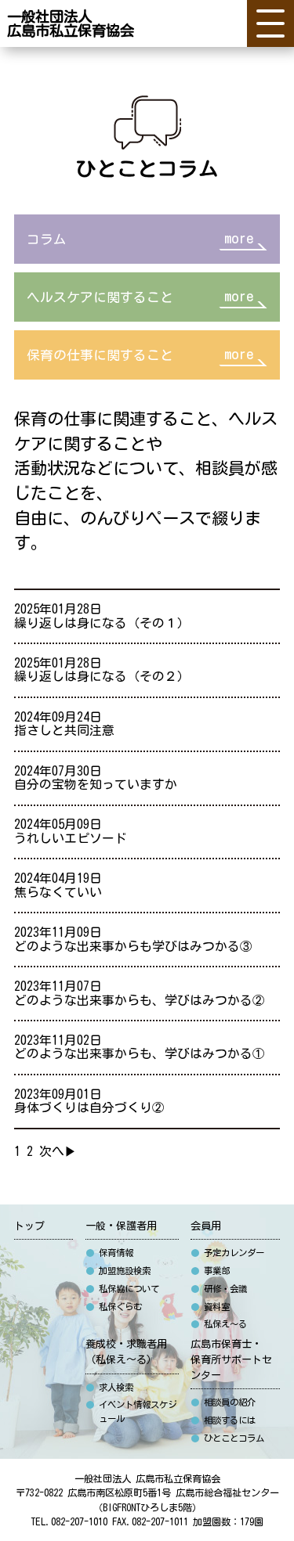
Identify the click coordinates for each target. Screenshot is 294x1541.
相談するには (223, 1420)
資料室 (210, 1306)
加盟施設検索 (118, 1270)
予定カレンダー (227, 1252)
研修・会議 (219, 1288)
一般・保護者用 (121, 1225)
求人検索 (109, 1387)
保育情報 (109, 1252)
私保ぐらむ (113, 1306)
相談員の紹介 (223, 1402)
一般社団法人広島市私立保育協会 (70, 23)
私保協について (122, 1288)
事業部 (210, 1270)
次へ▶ (58, 1151)
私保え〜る (219, 1324)
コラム (140, 238)
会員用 (206, 1225)
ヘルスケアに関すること (140, 296)
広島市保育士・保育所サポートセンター (231, 1359)
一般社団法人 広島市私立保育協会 (147, 1478)
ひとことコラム (227, 1438)
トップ (29, 1225)
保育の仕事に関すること (140, 354)
